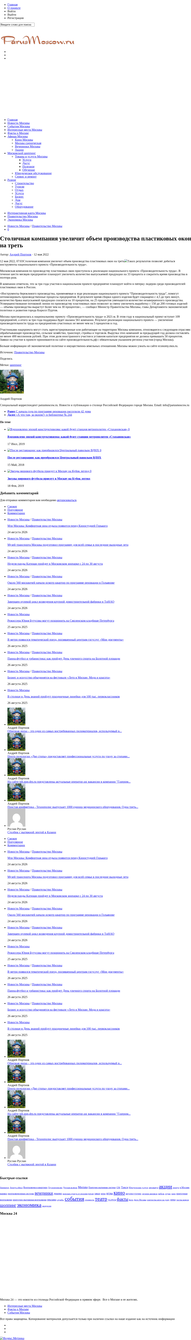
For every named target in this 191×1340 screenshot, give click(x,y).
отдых (168, 1194)
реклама (51, 1199)
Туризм (19, 186)
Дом (17, 200)
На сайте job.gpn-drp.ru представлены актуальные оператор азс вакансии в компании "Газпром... (69, 781)
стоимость (89, 1200)
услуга (112, 1199)
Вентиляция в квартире (35, 1187)
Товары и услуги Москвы (31, 156)
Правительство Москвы (22, 216)
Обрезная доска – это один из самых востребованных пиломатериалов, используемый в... (64, 731)
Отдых (19, 190)
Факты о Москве (18, 133)
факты (122, 1199)
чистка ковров (182, 1200)
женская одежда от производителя (78, 1194)
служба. (60, 1200)
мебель (161, 1194)
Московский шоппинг (21, 153)
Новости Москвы (18, 123)
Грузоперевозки (55, 1188)
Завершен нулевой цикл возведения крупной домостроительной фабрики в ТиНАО (60, 601)
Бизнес (19, 196)
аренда (176, 1188)
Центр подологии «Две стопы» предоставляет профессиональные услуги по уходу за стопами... (68, 756)
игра (103, 1193)
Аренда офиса (16, 1188)
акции (165, 1186)
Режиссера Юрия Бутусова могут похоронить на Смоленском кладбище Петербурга (60, 620)
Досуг (26, 163)
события (74, 1199)
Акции (19, 149)
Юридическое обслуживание (33, 173)
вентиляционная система (21, 1193)
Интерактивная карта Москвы (26, 213)
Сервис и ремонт (26, 176)
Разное (11, 179)
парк (173, 1194)
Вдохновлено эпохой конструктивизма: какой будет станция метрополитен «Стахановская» (69, 436)
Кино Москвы (24, 139)
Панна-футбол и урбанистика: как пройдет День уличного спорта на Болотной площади (63, 658)
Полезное (28, 166)
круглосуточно (133, 1193)
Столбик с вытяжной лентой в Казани (31, 832)
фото (131, 1200)
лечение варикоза (149, 1194)
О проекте (14, 7)
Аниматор (4, 1188)
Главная (12, 4)
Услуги (26, 159)
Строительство (24, 183)
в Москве (185, 1187)
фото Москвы (140, 1200)
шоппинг (16, 365)
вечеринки (44, 1193)
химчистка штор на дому (158, 1200)
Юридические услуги (138, 1188)
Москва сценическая (28, 143)
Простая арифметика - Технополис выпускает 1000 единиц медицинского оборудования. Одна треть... (72, 807)
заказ (97, 1193)
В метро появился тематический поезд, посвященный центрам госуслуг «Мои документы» (65, 639)
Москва (83, 1187)
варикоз (3, 1193)
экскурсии (46, 1206)
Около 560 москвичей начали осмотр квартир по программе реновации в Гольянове (61, 582)
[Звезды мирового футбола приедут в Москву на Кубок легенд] (48, 471)
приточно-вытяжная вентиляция (29, 1199)
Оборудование (24, 206)
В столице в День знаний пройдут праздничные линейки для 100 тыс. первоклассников (63, 696)
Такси (124, 1187)
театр (101, 1199)
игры (109, 1193)
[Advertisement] (95, 89)
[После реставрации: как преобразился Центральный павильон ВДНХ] (53, 450)
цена (173, 1199)
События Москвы (18, 126)
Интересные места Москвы (24, 129)
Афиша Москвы (17, 136)
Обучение (28, 169)
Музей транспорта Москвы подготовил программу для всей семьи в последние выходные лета (67, 544)
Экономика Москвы (20, 219)
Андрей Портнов (20, 254)
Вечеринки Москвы (27, 146)
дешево (58, 1193)
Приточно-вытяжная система (102, 1187)
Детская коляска (70, 1188)
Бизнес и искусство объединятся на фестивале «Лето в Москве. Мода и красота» (58, 677)
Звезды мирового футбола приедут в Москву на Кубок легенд (48, 478)
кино (119, 1193)
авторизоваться (66, 500)
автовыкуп (153, 1187)
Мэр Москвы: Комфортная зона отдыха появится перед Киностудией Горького (57, 525)
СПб (118, 1187)
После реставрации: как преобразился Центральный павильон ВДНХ (54, 457)
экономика (29, 1205)
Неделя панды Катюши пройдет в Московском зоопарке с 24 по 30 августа (55, 563)
